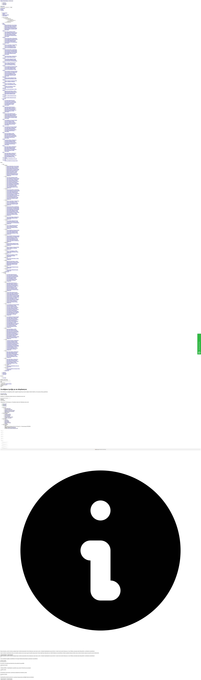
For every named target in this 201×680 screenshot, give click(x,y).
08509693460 (13, 427)
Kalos (3, 132)
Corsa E (4, 65)
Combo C (4, 85)
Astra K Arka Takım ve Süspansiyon (13, 240)
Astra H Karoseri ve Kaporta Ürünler (11, 50)
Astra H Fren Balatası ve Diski (12, 213)
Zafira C (4, 79)
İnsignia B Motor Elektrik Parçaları (10, 77)
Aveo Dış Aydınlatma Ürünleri (12, 326)
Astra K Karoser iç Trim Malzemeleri (11, 72)
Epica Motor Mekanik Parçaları (10, 154)
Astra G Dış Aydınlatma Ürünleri (10, 64)
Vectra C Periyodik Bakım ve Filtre (10, 84)
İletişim (4, 13)
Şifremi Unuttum (8, 383)
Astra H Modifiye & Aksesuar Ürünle (13, 212)
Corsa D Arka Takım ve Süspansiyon (11, 38)
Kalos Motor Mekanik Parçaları (10, 134)
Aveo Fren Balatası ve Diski (11, 322)
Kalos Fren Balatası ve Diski (9, 133)
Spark (3, 106)
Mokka (4, 90)
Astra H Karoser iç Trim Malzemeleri (11, 51)
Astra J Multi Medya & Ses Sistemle (13, 184)
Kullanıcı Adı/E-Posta (4, 379)
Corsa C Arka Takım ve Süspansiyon (11, 44)
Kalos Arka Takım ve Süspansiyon (10, 135)
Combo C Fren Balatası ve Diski (10, 86)
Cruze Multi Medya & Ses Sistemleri (13, 312)
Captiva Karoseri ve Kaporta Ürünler (11, 117)
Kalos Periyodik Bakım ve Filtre (12, 334)
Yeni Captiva (5, 157)
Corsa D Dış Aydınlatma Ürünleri (12, 198)
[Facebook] (5, 403)
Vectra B (4, 96)
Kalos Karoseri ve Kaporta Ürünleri (10, 136)
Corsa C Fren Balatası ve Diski (10, 45)
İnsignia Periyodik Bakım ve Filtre (12, 173)
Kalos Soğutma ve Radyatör (11, 335)
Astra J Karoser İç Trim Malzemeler (13, 183)
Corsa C (4, 43)
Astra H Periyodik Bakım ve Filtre (12, 211)
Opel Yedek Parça (8, 408)
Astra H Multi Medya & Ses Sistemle (11, 52)
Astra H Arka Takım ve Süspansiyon (11, 49)
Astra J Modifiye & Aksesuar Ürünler (11, 32)
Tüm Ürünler (7, 29)
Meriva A (4, 94)
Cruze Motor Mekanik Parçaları (12, 308)
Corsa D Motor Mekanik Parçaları (10, 40)
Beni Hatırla (4, 383)
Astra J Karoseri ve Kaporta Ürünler (11, 35)
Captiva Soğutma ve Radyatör (12, 300)
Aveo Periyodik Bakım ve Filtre (12, 324)
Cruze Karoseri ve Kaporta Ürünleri (13, 309)
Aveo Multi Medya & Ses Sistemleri (13, 323)
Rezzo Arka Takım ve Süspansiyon (10, 146)
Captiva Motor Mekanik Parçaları (10, 115)
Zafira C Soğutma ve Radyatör (10, 81)
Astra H (4, 48)
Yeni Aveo (4, 159)
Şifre (1, 381)
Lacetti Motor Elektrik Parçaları (10, 143)
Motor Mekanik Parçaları (9, 87)
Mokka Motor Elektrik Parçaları (10, 93)
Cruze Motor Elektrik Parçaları (12, 310)
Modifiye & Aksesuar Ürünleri (10, 410)
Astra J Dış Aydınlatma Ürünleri (10, 31)
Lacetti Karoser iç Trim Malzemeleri (13, 345)
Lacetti (4, 139)
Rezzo (4, 145)
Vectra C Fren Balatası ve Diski (10, 83)
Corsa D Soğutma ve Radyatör (12, 196)
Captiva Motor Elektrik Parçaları (10, 113)
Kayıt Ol (5, 384)
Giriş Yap (2, 384)
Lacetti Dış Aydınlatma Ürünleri (12, 341)
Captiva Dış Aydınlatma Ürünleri (12, 301)
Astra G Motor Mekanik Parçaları (10, 62)
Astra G (4, 61)
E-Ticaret (98, 449)
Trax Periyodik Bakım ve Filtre (12, 279)
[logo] (2, 6)
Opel (3, 23)
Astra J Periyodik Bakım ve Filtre (12, 186)
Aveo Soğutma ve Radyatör (11, 325)
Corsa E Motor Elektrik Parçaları (10, 68)
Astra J (4, 30)
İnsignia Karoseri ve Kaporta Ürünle (11, 28)
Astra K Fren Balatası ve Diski (10, 73)
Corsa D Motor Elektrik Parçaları (10, 41)
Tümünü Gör (9, 175)
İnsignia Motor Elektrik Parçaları (12, 170)
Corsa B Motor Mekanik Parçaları (12, 220)
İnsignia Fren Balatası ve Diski (12, 171)
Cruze (4, 119)
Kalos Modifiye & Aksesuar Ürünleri (13, 336)
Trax (3, 99)
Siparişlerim (4, 3)
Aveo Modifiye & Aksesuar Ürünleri (11, 126)
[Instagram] (5, 405)
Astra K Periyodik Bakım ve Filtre (10, 74)
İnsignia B (4, 76)
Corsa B (4, 58)
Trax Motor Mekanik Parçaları (10, 100)
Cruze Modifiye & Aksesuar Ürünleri (11, 120)
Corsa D (4, 37)
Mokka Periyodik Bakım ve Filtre (12, 261)
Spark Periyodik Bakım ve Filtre (12, 287)
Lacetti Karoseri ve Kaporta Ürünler (11, 142)
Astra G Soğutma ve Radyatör (10, 63)
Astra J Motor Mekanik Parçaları (10, 34)
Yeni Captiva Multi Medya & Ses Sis (11, 158)
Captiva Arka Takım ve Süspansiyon (11, 114)
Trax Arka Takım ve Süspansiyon (10, 101)
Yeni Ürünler (5, 15)
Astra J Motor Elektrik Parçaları (12, 182)
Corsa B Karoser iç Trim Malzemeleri (11, 60)
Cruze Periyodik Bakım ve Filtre (12, 313)
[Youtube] (4, 404)
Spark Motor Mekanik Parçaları (10, 108)
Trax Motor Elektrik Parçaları (9, 103)
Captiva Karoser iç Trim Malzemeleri (13, 297)
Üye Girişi (4, 377)
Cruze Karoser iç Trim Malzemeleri (12, 311)
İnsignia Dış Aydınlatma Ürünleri (12, 174)
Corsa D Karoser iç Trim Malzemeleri (13, 193)
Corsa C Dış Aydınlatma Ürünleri (10, 47)
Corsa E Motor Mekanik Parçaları (10, 67)
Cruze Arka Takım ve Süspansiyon (12, 307)
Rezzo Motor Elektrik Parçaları (10, 148)
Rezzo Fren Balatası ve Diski (9, 150)
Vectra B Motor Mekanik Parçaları (10, 97)
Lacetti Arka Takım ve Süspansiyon (12, 340)
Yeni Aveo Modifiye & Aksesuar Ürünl (11, 160)
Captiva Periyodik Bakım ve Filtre (12, 299)
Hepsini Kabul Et (10, 654)
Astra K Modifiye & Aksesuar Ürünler (11, 71)
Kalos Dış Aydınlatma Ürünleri (12, 337)
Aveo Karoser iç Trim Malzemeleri (12, 321)
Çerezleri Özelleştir (4, 654)
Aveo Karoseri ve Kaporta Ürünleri (10, 129)
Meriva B (4, 88)
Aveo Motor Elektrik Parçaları (10, 130)
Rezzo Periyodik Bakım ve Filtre (12, 356)
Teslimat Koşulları (8, 414)
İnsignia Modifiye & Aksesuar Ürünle (11, 27)
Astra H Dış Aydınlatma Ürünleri (12, 214)
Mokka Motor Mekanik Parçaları (10, 92)
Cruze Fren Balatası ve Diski (9, 121)
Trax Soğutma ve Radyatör (11, 280)
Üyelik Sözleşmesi (8, 415)
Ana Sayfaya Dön (3, 393)
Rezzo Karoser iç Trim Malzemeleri (10, 149)
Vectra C (4, 82)
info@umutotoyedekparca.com (13, 428)
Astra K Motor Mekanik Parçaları (12, 239)
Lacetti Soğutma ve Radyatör (11, 348)
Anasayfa (6, 419)
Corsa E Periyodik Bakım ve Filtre (10, 69)
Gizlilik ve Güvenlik (8, 417)
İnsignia (4, 24)
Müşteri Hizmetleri (6, 14)
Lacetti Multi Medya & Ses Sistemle (13, 346)
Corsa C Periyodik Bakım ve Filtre (10, 46)
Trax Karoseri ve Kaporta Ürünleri (10, 102)
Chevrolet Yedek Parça (8, 409)
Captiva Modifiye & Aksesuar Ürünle (11, 116)
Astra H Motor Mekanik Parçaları (10, 53)
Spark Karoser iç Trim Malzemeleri (10, 109)
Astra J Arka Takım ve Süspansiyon (10, 33)
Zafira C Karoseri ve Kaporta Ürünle (11, 80)
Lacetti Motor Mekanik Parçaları (10, 141)
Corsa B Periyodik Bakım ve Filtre (10, 59)
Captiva (4, 112)
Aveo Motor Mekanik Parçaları (10, 128)
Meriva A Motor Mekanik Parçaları (10, 95)
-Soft (96, 449)
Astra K (4, 70)
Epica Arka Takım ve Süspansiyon (10, 153)
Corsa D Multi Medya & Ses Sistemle (13, 195)
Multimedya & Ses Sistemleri (9, 411)
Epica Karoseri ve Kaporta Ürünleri (10, 155)
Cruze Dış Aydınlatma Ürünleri (10, 122)
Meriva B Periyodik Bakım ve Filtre (10, 89)
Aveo (3, 125)
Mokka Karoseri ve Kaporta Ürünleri (13, 262)
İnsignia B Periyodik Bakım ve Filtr (10, 78)
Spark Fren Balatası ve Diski (9, 110)
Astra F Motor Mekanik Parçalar (10, 57)
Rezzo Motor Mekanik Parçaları (10, 147)
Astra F (4, 55)
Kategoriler (4, 4)
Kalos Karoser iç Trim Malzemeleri (12, 333)
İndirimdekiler (7, 421)
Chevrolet (4, 98)
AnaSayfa (4, 2)
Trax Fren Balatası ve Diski (9, 104)
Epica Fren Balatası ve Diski (11, 362)
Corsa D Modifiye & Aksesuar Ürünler (11, 39)
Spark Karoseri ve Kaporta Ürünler (12, 289)
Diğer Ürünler (7, 412)
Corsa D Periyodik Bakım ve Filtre (12, 197)
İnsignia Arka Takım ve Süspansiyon (13, 167)
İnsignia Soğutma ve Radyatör (12, 172)
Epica (3, 152)
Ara (11, 7)
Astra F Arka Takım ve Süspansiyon (11, 56)
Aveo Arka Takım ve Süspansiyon (10, 127)
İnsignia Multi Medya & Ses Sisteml (11, 25)
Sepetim (6, 423)
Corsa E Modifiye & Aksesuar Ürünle (11, 66)
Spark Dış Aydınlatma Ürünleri (12, 288)
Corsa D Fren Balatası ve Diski (12, 194)
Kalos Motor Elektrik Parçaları (10, 137)
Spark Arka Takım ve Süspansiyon (12, 283)
